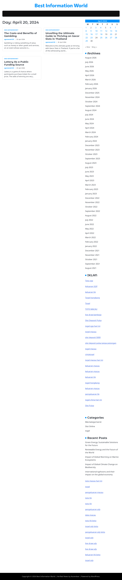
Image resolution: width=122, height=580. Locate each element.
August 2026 (90, 57)
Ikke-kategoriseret (11, 30)
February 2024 (91, 136)
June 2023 (89, 171)
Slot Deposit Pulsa (93, 320)
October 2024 (91, 101)
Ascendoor (75, 576)
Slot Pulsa (89, 405)
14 (116, 31)
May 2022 (89, 228)
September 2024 (92, 106)
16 (91, 34)
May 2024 (89, 123)
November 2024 (92, 97)
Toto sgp (89, 280)
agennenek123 (9, 39)
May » (94, 47)
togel (87, 430)
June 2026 (89, 66)
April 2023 (89, 180)
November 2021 (92, 255)
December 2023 (92, 145)
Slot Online (90, 426)
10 (96, 31)
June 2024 (89, 119)
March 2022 (90, 237)
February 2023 (91, 189)
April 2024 (89, 128)
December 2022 (92, 198)
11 (101, 31)
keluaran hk (90, 292)
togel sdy (89, 560)
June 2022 (89, 224)
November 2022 (92, 202)
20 (111, 34)
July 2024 (89, 114)
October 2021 (91, 259)
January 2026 (91, 88)
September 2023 (92, 158)
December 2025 (92, 92)
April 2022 (89, 233)
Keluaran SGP (91, 286)
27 (111, 37)
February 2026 (91, 84)
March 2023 (90, 185)
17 (96, 34)
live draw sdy (91, 543)
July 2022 (89, 220)
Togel (87, 303)
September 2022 (92, 211)
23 (91, 37)
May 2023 (89, 176)
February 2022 (91, 241)
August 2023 (90, 163)
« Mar (87, 47)
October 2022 (91, 206)
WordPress (95, 576)
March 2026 (90, 79)
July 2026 (89, 62)
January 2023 (91, 193)
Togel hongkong (92, 297)
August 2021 (90, 268)
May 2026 (89, 71)
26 (106, 37)
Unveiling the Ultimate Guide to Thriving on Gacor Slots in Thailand (62, 36)
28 (116, 37)
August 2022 (90, 215)
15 (87, 34)
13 (111, 31)
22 (87, 37)
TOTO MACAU (91, 309)
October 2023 (91, 154)
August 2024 (90, 110)
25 (101, 37)
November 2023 (92, 149)
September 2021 (92, 263)
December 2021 (92, 250)
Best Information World (61, 5)
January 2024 (91, 141)
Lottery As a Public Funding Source (16, 63)
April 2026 (89, 75)
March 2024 (90, 132)
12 (106, 31)
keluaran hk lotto (92, 554)
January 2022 (91, 246)
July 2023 (89, 167)
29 (87, 41)
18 (101, 34)
